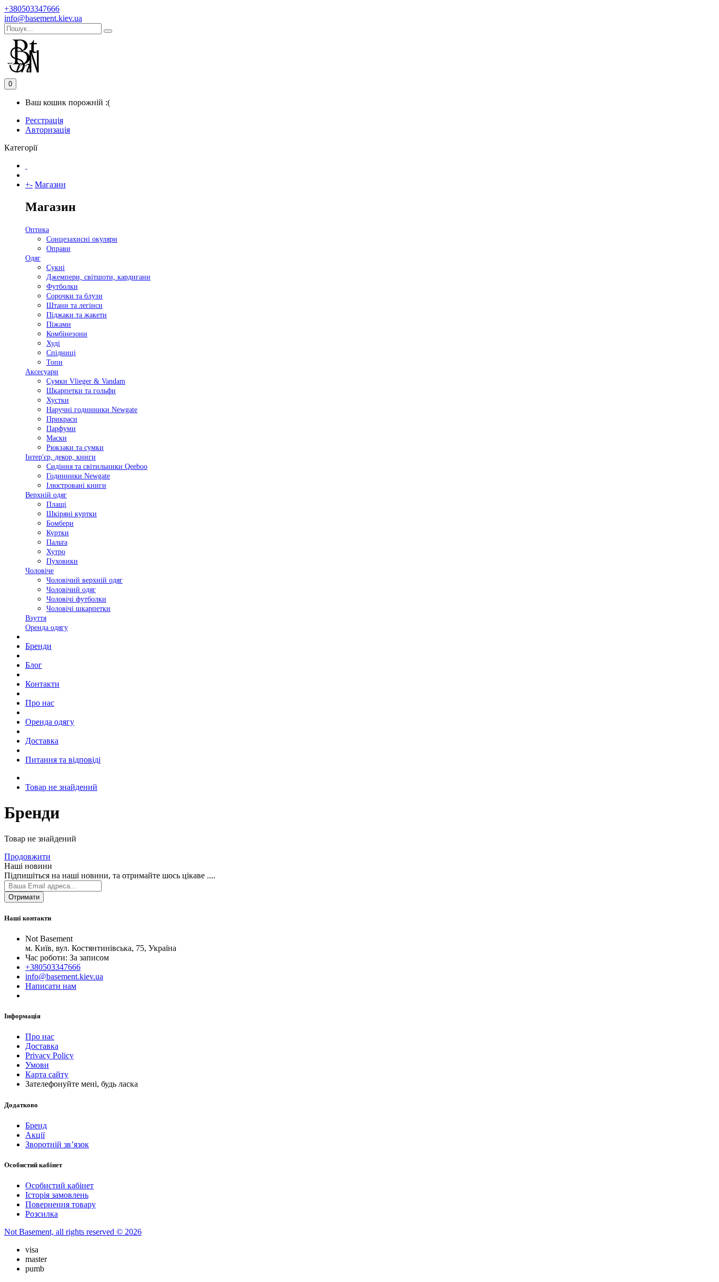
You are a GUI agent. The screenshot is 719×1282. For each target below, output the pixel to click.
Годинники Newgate (78, 476)
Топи (54, 362)
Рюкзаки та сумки (75, 448)
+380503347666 (31, 8)
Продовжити (27, 856)
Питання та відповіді (63, 759)
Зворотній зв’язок (57, 1144)
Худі (53, 343)
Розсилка (41, 1213)
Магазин (50, 184)
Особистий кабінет (59, 1185)
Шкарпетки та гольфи (81, 391)
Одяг (33, 258)
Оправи (58, 249)
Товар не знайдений (61, 787)
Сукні (55, 268)
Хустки (57, 400)
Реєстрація (44, 120)
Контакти (42, 683)
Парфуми (61, 429)
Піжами (58, 324)
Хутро (55, 552)
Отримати (23, 897)
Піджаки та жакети (76, 315)
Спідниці (61, 353)
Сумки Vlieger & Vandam (85, 381)
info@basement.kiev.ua (43, 18)
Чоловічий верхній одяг (84, 580)
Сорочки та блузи (74, 296)
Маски (56, 438)
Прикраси (61, 419)
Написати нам (50, 985)
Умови (37, 1064)
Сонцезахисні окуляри (81, 239)
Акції (35, 1134)
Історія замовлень (56, 1194)
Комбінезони (66, 334)
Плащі (56, 504)
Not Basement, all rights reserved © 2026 (73, 1231)
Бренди (38, 646)
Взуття (35, 618)
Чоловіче (39, 571)
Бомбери (60, 523)
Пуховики (62, 561)
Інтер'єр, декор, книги (60, 457)
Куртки (57, 533)
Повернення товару (60, 1204)
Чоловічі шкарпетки (78, 609)
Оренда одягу (46, 628)
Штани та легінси (74, 305)
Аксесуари (41, 372)
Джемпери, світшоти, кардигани (98, 277)
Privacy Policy (49, 1055)
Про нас (39, 702)
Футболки (62, 287)
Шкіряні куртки (71, 514)
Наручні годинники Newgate (91, 410)
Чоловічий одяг (71, 590)
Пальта (56, 542)
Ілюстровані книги (76, 485)
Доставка (41, 740)
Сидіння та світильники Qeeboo (96, 466)
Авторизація (47, 129)
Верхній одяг (46, 495)
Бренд (36, 1125)
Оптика (37, 230)
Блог (33, 664)
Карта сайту (46, 1074)
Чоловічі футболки (76, 599)
